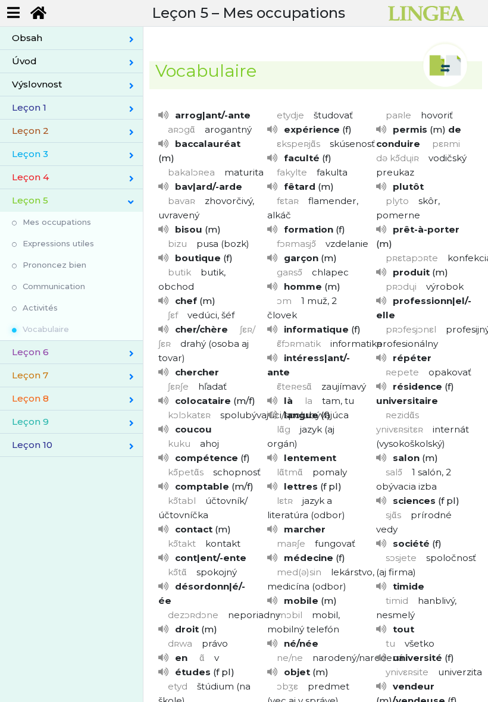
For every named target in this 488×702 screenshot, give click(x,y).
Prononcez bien (54, 264)
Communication (54, 286)
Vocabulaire (46, 329)
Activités (40, 307)
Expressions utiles (58, 243)
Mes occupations (57, 222)
